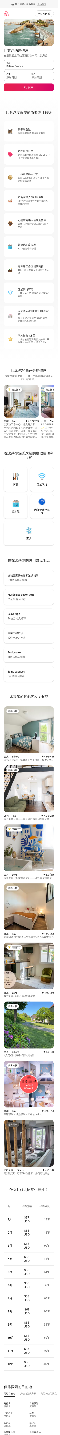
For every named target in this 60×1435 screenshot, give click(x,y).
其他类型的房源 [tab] (28, 1393)
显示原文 (41, 4)
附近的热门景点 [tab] (49, 1393)
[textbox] (16, 77)
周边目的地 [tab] (9, 1393)
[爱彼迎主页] (6, 13)
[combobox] (28, 66)
